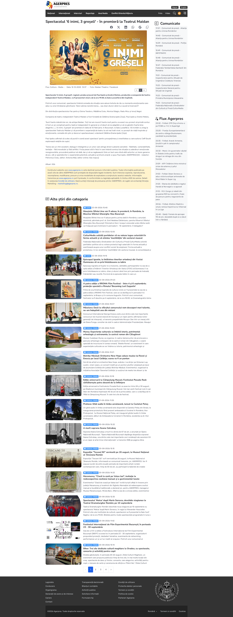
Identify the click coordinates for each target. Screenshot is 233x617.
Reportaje (90, 13)
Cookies (182, 611)
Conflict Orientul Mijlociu (122, 13)
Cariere (49, 598)
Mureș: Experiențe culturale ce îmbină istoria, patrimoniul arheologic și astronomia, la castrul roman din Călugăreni (111, 333)
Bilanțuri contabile (90, 586)
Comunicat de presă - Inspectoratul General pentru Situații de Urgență (168, 88)
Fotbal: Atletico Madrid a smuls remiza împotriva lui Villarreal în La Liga (171, 207)
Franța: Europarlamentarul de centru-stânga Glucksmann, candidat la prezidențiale (170, 133)
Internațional (64, 13)
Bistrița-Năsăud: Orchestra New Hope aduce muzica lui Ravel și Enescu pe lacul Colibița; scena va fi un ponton (115, 357)
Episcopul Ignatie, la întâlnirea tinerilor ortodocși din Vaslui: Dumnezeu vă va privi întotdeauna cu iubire (113, 261)
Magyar (175, 7)
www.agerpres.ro (75, 170)
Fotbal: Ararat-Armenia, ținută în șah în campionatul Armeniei (169, 143)
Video (167, 13)
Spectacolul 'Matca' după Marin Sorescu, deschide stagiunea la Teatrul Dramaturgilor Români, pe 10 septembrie (114, 501)
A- (137, 90)
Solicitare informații (90, 594)
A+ (144, 90)
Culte (88, 208)
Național (51, 13)
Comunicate (169, 23)
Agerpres (58, 611)
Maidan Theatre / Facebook (106, 87)
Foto (160, 13)
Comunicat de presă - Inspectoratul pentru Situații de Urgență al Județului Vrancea (169, 78)
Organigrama (51, 590)
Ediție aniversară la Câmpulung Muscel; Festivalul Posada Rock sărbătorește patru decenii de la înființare (114, 381)
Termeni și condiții (126, 590)
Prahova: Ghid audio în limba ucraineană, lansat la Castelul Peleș (115, 403)
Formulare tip (87, 598)
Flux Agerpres (171, 118)
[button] (184, 13)
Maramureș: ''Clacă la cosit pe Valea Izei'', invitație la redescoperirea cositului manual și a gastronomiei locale (111, 477)
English (184, 7)
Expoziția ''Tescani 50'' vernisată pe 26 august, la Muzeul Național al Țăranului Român (116, 453)
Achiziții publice (89, 590)
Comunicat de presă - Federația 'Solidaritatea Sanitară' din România (171, 68)
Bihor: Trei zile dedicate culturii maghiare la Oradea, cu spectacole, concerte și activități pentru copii (116, 550)
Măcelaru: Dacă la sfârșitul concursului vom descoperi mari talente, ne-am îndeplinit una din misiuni (116, 309)
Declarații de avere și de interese (59, 594)
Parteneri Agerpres (126, 598)
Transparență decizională (92, 582)
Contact (49, 602)
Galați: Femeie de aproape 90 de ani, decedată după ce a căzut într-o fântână (171, 217)
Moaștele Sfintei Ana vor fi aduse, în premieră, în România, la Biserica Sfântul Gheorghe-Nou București (113, 212)
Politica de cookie (125, 594)
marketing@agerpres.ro (68, 184)
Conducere (50, 586)
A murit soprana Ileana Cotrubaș (99, 428)
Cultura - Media (56, 87)
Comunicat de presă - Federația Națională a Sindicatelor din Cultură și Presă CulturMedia (170, 105)
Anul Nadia (103, 13)
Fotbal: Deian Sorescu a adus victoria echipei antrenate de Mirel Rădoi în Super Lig (170, 176)
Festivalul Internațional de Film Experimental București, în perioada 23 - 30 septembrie (117, 526)
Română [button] (151, 611)
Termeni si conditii (168, 611)
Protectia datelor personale (130, 586)
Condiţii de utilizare (66, 181)
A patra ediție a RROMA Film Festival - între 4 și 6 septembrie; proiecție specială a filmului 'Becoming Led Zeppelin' (114, 285)
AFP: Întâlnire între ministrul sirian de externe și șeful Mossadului (171, 166)
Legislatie (50, 582)
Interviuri (78, 13)
